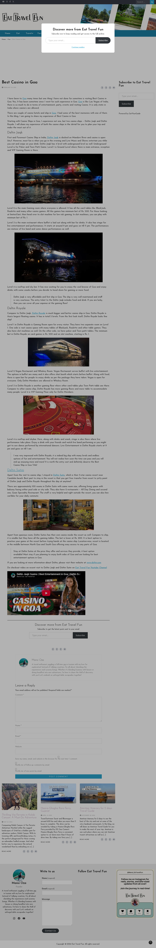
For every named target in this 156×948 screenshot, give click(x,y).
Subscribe (103, 40)
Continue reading (78, 47)
